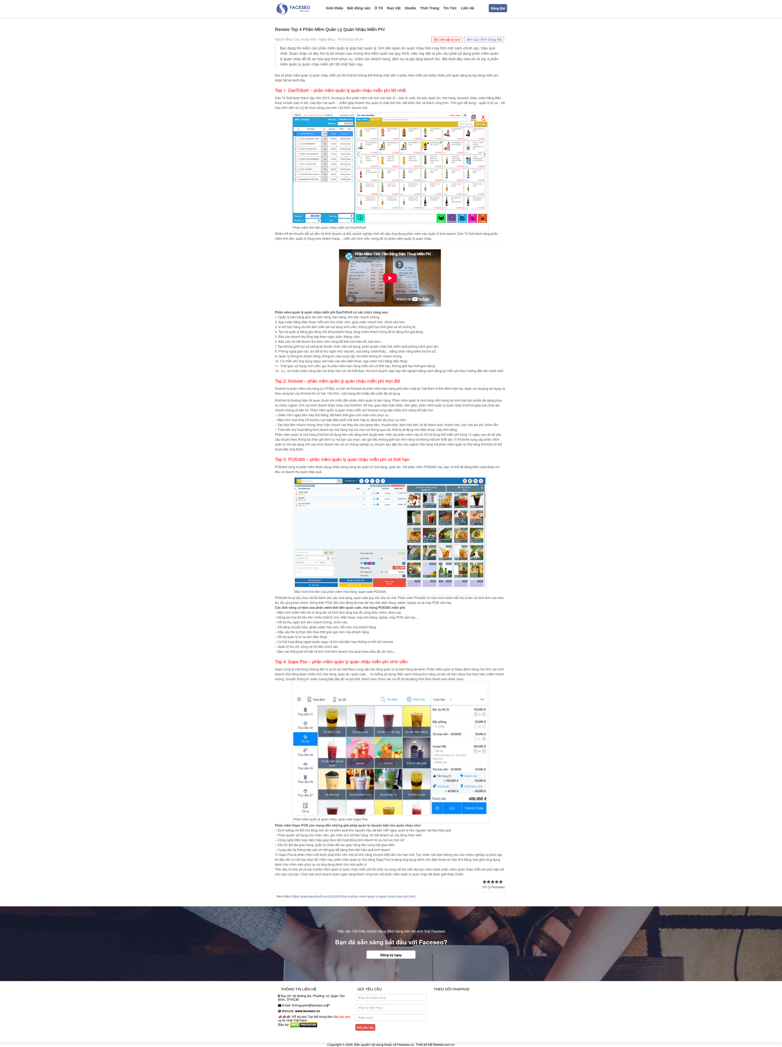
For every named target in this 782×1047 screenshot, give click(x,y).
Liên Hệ (467, 8)
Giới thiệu (334, 8)
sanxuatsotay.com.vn (293, 1037)
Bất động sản (358, 8)
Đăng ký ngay (391, 955)
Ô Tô (379, 8)
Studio (410, 8)
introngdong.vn (289, 1031)
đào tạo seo (341, 1016)
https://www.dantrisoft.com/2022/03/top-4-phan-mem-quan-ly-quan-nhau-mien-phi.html (353, 896)
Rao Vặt (394, 8)
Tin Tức (450, 8)
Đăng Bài (498, 8)
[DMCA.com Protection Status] (303, 1024)
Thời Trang (429, 8)
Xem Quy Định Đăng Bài (484, 39)
